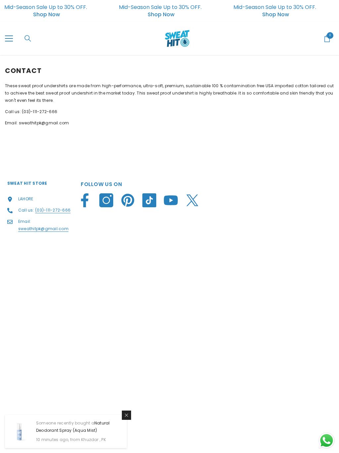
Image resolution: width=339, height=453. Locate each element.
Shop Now (46, 14)
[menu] (9, 38)
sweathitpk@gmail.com (44, 123)
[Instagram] (106, 200)
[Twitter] (192, 200)
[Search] (28, 38)
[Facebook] (84, 200)
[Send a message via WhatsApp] (326, 440)
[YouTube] (171, 200)
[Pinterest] (128, 200)
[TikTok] (149, 200)
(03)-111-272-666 (39, 111)
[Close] (126, 415)
